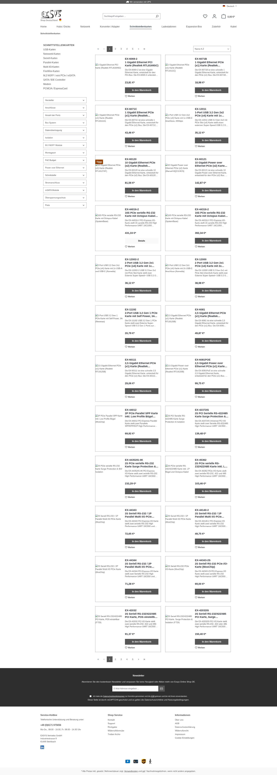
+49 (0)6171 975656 (50, 725)
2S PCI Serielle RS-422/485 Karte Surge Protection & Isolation (211, 415)
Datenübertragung (53, 130)
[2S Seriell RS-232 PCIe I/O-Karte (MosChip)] (179, 579)
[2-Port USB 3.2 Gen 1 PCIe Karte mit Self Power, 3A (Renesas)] (109, 328)
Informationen (182, 715)
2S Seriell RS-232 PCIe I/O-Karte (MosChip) (211, 565)
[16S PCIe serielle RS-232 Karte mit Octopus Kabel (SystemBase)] (109, 228)
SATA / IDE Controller (54, 80)
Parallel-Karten (51, 62)
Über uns (179, 720)
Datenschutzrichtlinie (154, 700)
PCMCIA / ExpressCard (55, 88)
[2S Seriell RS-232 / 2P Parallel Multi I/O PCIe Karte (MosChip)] (109, 579)
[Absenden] (161, 689)
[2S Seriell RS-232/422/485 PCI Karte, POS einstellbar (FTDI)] (109, 629)
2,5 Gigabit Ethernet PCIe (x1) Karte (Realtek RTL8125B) (210, 315)
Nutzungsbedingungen (178, 700)
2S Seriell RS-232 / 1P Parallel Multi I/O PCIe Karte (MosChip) (138, 515)
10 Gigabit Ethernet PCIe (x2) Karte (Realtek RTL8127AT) (140, 164)
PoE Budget (50, 160)
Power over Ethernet (54, 168)
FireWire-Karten (51, 71)
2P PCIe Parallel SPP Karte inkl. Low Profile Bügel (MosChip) (141, 415)
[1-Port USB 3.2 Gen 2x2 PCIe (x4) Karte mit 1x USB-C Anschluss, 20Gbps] (179, 127)
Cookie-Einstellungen (184, 738)
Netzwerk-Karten (51, 54)
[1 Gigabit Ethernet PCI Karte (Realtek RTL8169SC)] (109, 77)
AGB (153, 696)
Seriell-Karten (50, 58)
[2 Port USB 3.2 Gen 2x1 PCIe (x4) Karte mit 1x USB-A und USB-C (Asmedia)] (109, 278)
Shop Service (115, 715)
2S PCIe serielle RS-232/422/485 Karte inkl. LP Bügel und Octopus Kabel (211, 465)
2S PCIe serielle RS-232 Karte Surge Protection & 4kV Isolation (140, 465)
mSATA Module (52, 190)
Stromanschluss (52, 182)
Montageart (50, 153)
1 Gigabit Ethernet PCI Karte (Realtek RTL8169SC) (141, 64)
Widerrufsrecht (181, 730)
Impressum (180, 734)
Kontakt (111, 720)
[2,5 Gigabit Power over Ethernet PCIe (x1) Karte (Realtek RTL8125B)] (179, 378)
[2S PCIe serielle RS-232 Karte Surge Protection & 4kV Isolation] (109, 478)
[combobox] (128, 16)
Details (141, 241)
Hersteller (49, 100)
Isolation (49, 138)
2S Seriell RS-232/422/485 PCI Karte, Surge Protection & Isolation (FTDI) (210, 615)
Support (111, 723)
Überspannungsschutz (55, 197)
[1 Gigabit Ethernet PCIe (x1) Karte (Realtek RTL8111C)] (179, 77)
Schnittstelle (50, 175)
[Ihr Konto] (214, 16)
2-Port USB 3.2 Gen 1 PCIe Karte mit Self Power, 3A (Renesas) (141, 315)
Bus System (50, 123)
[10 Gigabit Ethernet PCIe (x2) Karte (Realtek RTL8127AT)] (109, 178)
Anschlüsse (50, 108)
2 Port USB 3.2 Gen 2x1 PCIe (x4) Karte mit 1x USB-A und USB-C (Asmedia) (139, 264)
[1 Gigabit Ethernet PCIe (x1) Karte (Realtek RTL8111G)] (109, 127)
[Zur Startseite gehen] (51, 15)
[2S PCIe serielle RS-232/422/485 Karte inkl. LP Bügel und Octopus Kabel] (179, 478)
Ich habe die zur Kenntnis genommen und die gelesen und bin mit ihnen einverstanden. (140, 696)
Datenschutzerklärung (185, 727)
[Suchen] (157, 16)
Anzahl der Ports (52, 115)
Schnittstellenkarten (58, 45)
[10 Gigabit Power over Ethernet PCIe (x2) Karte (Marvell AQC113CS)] (179, 178)
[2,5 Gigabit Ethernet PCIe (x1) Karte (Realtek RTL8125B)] (179, 328)
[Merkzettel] (205, 16)
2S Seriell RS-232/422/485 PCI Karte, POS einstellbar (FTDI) (141, 615)
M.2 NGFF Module (53, 145)
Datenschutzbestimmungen (114, 696)
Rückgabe (112, 727)
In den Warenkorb (141, 90)
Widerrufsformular (116, 730)
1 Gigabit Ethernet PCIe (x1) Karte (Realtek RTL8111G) (139, 114)
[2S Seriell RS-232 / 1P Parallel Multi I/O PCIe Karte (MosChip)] (109, 529)
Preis (47, 205)
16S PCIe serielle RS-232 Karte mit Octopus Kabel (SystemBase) (140, 214)
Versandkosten (131, 771)
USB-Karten (49, 49)
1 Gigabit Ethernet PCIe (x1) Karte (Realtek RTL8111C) (209, 64)
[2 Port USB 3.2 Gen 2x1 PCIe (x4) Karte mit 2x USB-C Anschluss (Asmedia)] (179, 278)
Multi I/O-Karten (51, 67)
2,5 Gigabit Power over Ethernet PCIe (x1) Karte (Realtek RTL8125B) (210, 365)
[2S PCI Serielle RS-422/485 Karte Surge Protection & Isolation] (179, 428)
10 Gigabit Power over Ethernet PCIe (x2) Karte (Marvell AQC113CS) (210, 164)
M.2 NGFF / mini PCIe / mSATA (59, 75)
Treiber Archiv (114, 734)
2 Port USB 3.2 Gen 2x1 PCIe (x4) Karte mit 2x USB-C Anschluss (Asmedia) (209, 264)
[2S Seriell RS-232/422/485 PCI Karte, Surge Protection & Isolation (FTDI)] (179, 629)
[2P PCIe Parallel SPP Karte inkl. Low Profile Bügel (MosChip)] (109, 428)
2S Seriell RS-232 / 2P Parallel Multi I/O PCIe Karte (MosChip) (138, 565)
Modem (47, 84)
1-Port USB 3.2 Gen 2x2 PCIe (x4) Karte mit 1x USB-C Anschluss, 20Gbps (211, 114)
